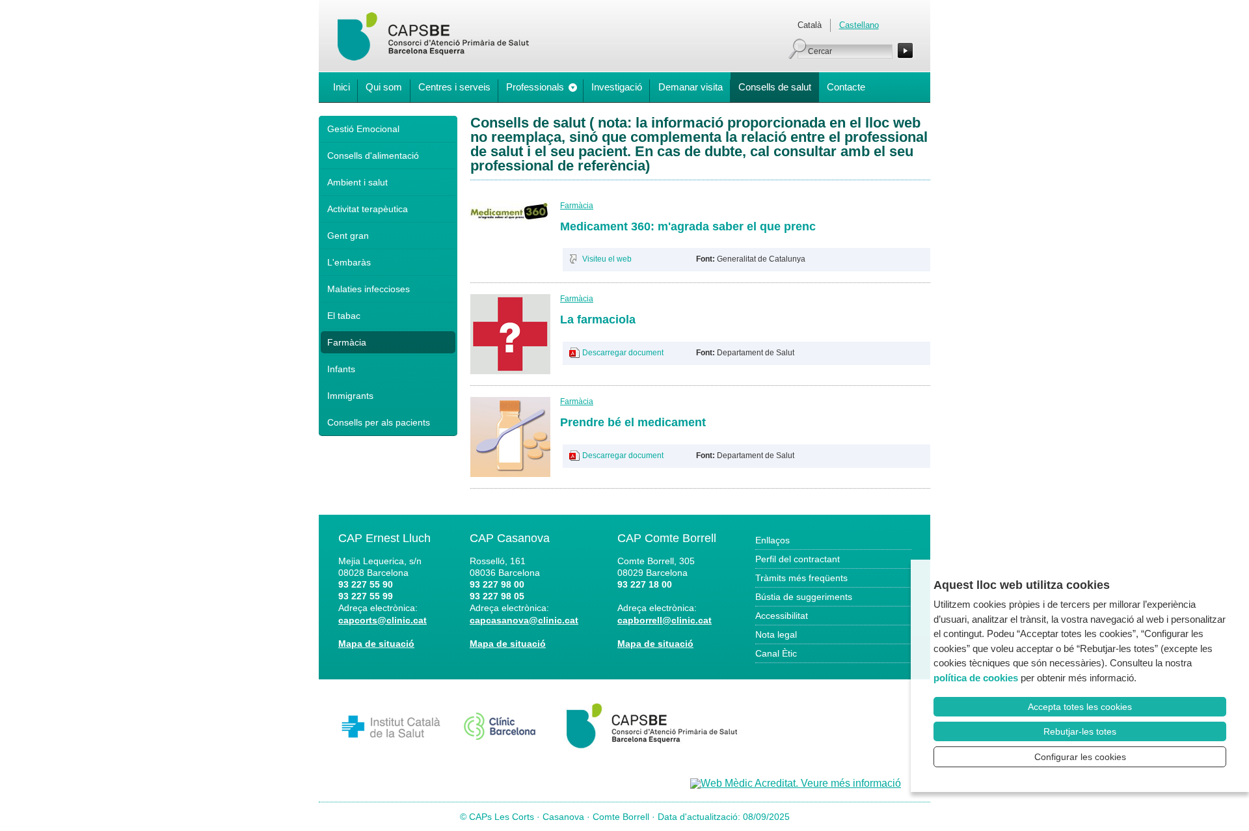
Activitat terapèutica (367, 209)
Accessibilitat (781, 615)
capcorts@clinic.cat (382, 620)
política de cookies (975, 677)
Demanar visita (690, 86)
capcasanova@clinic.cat (524, 620)
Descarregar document (623, 352)
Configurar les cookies (1080, 757)
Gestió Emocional (363, 129)
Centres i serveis (454, 86)
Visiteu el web (607, 259)
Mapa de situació (376, 643)
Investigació (616, 86)
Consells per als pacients (378, 422)
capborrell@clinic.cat (664, 620)
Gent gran (348, 235)
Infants (341, 369)
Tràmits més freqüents (801, 577)
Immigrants (350, 395)
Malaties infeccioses (368, 289)
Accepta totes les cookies (1080, 707)
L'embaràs (349, 262)
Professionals (535, 86)
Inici (341, 86)
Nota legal (776, 634)
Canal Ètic (776, 653)
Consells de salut (774, 86)
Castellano (859, 25)
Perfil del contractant (797, 559)
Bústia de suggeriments (803, 596)
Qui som (384, 86)
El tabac (343, 315)
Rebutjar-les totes (1079, 731)
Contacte (846, 86)
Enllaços (772, 540)
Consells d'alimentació (373, 155)
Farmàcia (346, 342)
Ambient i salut (357, 182)
